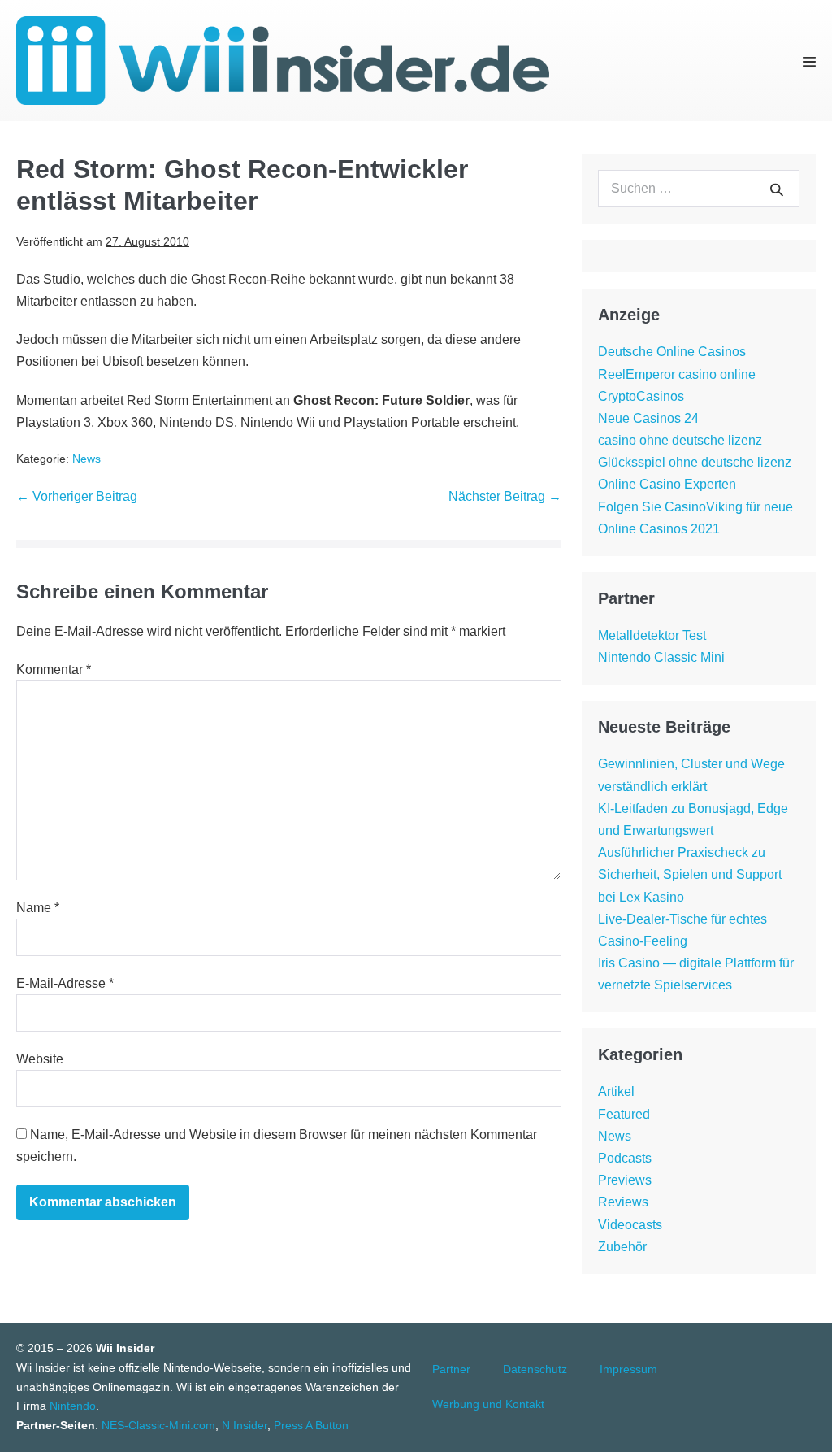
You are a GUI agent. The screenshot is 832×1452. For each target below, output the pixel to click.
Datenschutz (535, 1369)
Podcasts (625, 1158)
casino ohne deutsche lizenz (680, 440)
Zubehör (622, 1247)
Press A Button (311, 1425)
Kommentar (53, 669)
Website (39, 1059)
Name (37, 908)
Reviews (623, 1202)
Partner (451, 1369)
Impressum (628, 1369)
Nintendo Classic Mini (661, 657)
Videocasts (630, 1225)
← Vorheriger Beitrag (76, 496)
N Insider (244, 1425)
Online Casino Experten (667, 484)
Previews (625, 1180)
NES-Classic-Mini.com (158, 1425)
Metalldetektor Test (652, 635)
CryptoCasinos (641, 396)
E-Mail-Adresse (65, 983)
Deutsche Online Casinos (672, 352)
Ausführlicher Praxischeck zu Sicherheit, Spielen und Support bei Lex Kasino (690, 874)
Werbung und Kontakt (488, 1404)
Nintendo (73, 1405)
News (86, 458)
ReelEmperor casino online (677, 374)
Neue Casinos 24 (648, 418)
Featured (624, 1114)
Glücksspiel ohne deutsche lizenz (694, 462)
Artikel (616, 1091)
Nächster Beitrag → (504, 496)
